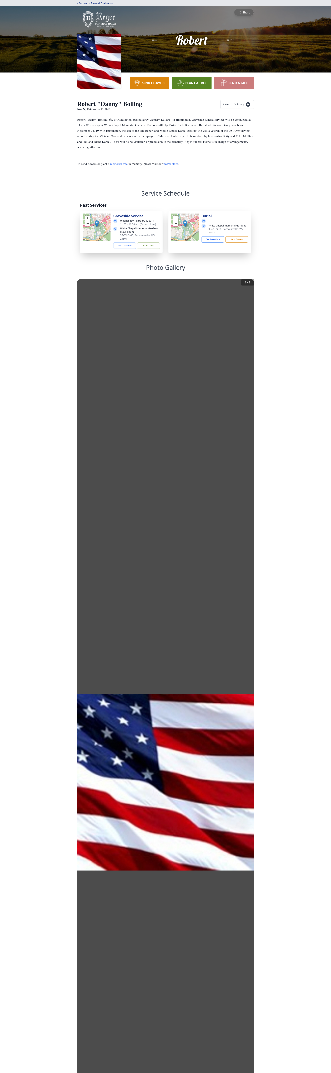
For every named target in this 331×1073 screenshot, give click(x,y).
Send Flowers (236, 239)
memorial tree (119, 164)
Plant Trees (148, 245)
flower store (170, 164)
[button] (97, 223)
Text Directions (124, 245)
